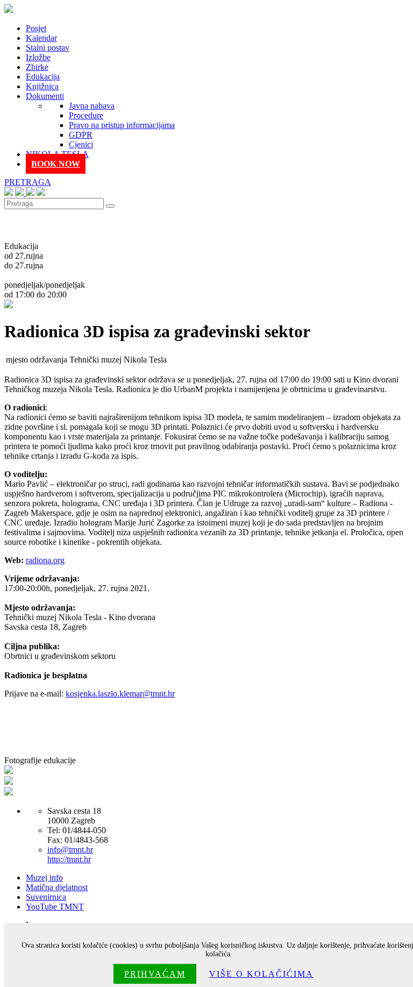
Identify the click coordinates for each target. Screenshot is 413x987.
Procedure (86, 115)
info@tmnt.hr (70, 849)
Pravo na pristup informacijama (122, 125)
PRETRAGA (27, 182)
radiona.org (45, 560)
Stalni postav (47, 47)
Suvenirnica (46, 896)
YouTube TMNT (55, 906)
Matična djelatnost (57, 887)
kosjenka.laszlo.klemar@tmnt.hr (120, 693)
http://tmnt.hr (69, 859)
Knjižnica (42, 86)
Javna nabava (92, 105)
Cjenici (81, 144)
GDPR (80, 134)
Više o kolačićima (261, 973)
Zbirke (37, 67)
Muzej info (44, 877)
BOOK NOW (55, 163)
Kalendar (41, 37)
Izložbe (38, 57)
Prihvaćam (155, 973)
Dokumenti (45, 96)
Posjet (36, 28)
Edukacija (43, 76)
